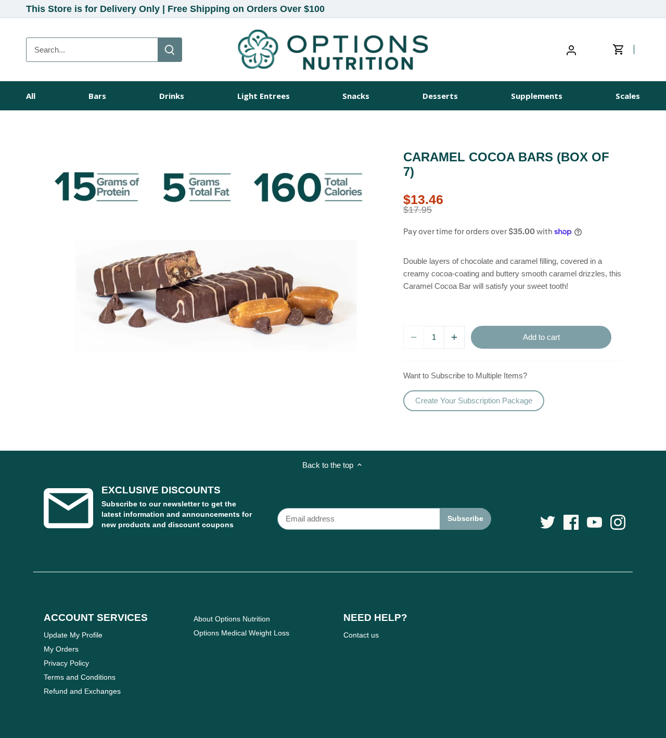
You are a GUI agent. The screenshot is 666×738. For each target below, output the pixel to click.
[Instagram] (617, 522)
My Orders (61, 649)
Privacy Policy (66, 663)
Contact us (361, 635)
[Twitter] (547, 522)
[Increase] (454, 337)
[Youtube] (594, 522)
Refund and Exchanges (82, 691)
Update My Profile (73, 635)
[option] (211, 256)
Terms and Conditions (80, 677)
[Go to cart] (626, 50)
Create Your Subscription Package (473, 400)
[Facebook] (571, 522)
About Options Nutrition (232, 619)
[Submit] (170, 49)
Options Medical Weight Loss (241, 633)
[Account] (571, 49)
